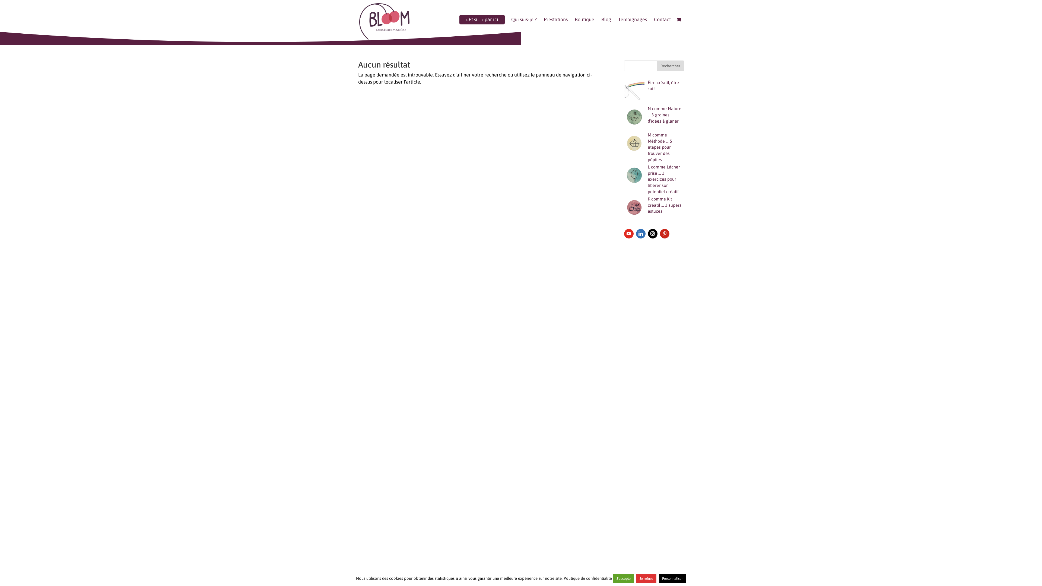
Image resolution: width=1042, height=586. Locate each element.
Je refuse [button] (646, 579)
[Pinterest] (664, 233)
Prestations (556, 20)
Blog (606, 20)
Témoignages (632, 20)
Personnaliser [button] (672, 579)
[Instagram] (652, 233)
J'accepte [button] (624, 579)
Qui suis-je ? (524, 20)
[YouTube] (629, 233)
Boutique (584, 20)
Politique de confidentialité (588, 578)
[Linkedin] (641, 233)
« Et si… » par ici (481, 20)
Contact (662, 20)
